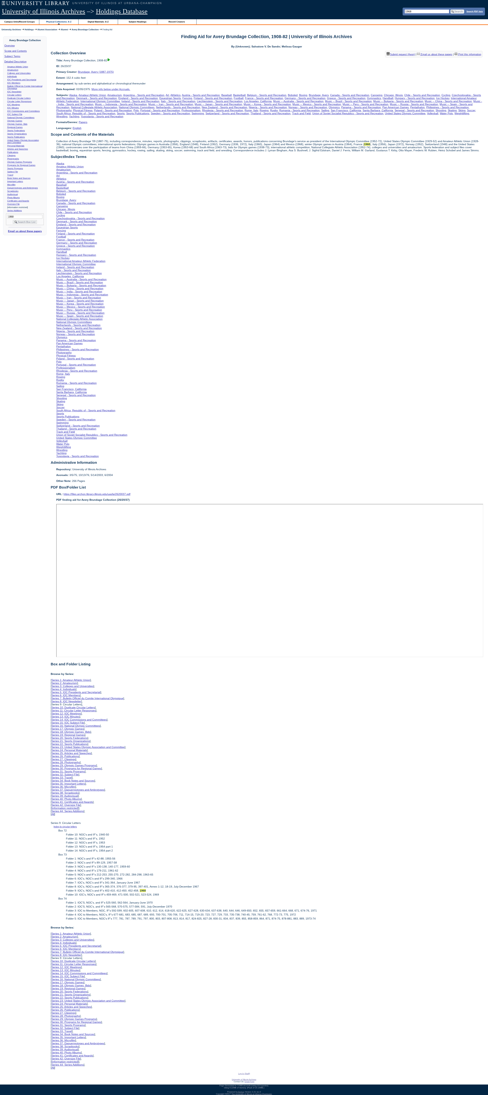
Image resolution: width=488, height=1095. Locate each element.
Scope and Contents (15, 51)
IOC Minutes (13, 108)
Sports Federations (16, 130)
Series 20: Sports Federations (69, 737)
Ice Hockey (442, 98)
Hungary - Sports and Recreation (415, 98)
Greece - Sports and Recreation (346, 98)
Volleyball (432, 113)
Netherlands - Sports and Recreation (178, 107)
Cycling (445, 95)
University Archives (11, 29)
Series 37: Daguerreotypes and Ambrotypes (77, 789)
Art (167, 95)
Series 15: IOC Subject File (67, 722)
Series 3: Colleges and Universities (72, 686)
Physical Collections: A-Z (58, 22)
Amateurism (12, 70)
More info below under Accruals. (111, 89)
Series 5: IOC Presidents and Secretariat (75, 692)
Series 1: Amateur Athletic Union (70, 680)
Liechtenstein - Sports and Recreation (219, 101)
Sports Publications (16, 137)
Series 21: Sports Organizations (70, 741)
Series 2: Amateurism (64, 683)
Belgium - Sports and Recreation (266, 95)
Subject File (12, 172)
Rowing (264, 110)
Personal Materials (15, 146)
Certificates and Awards (18, 201)
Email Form (249, 1082)
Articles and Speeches (17, 149)
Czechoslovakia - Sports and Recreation (80, 218)
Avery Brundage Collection (85, 29)
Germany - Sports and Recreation (305, 98)
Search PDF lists (474, 11)
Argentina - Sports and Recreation (143, 95)
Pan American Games (395, 107)
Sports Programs (15, 168)
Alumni (64, 29)
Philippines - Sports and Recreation (447, 107)
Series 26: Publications (65, 756)
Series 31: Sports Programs (68, 771)
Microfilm (11, 184)
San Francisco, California (346, 110)
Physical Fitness (82, 110)
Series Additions (14, 210)
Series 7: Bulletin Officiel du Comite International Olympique (87, 698)
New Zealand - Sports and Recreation (224, 107)
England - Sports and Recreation (138, 98)
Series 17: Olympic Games (67, 728)
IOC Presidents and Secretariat (21, 80)
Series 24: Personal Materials (69, 750)
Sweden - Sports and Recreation (170, 113)
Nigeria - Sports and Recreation (268, 107)
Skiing (462, 110)
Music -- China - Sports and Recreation (448, 101)
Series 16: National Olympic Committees (75, 725)
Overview (9, 45)
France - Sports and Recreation (264, 98)
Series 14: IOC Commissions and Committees (79, 719)
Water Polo (446, 113)
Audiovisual (12, 194)
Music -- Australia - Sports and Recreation (298, 101)
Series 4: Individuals (63, 689)
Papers (83, 122)
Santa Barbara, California (378, 110)
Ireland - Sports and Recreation (140, 101)
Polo (136, 110)
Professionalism (191, 110)
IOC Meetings (13, 104)
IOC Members (13, 83)
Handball (388, 98)
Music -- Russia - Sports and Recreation (414, 104)
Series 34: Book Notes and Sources (72, 780)
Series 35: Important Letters (68, 783)
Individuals (12, 76)
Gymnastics (374, 98)
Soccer (471, 110)
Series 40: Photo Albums (66, 798)
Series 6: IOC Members (65, 695)
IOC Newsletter (14, 92)
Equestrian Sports (170, 98)
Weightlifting (461, 113)
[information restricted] (65, 808)
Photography (63, 110)
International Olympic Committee (100, 101)
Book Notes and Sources (18, 178)
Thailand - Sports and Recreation (270, 113)
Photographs (13, 159)
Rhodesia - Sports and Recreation (222, 110)
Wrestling (61, 116)
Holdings (29, 29)
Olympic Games (14, 121)
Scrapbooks (12, 191)
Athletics (175, 95)
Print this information (469, 54)
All (52, 814)
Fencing (187, 98)
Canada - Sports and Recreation (349, 95)
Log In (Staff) (244, 1074)
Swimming (198, 113)
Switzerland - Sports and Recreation (227, 113)
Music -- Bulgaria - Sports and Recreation (398, 101)
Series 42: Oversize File (65, 805)
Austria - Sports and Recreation (201, 95)
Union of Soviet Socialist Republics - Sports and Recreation (347, 113)
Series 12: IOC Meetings (66, 713)
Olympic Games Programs (19, 162)
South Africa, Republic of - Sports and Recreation (85, 113)
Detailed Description (15, 61)
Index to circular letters (65, 826)
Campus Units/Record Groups (19, 22)
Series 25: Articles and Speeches (71, 753)
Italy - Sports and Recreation (178, 101)
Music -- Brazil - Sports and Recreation (348, 101)
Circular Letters (14, 95)
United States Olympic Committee (405, 113)
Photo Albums (13, 197)
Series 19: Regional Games (68, 734)
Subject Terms (12, 56)
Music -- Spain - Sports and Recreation (79, 315)
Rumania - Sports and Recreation (299, 110)
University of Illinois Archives (43, 11)
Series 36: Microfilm (63, 786)
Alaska (73, 95)
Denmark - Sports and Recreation (96, 98)
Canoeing (376, 95)
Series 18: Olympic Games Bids (70, 731)
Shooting (441, 110)
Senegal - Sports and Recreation (414, 110)
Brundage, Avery (319, 95)
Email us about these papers (25, 231)
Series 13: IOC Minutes (65, 716)
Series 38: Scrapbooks (65, 792)
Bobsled (293, 95)
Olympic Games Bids (17, 124)
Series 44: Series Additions (67, 811)
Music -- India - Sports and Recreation (79, 291)
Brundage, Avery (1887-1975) (96, 71)
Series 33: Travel (61, 777)
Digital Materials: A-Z (98, 22)
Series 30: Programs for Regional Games (76, 768)
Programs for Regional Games (21, 165)
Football (238, 98)
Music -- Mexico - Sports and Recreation (316, 104)
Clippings (11, 155)
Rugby (274, 110)
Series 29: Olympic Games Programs (73, 765)
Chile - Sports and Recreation (422, 95)
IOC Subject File (14, 114)
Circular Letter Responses (19, 101)
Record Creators (177, 22)
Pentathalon (417, 107)
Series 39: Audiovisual (64, 795)
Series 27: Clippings (63, 759)
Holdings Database (122, 11)
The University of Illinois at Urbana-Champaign (251, 1094)
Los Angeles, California (258, 101)
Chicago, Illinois (393, 95)
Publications (12, 152)
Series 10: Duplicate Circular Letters (73, 707)
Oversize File (13, 204)
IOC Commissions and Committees (23, 111)
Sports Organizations (17, 134)
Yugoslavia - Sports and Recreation (102, 116)
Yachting (74, 116)
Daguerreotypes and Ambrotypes (22, 188)
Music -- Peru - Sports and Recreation (365, 104)
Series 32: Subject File (65, 774)
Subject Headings (137, 22)
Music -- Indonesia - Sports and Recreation (121, 104)
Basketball (239, 95)
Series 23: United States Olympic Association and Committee (88, 747)
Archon (241, 1092)
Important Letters (15, 181)
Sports (121, 113)
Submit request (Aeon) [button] (402, 54)
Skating (452, 110)
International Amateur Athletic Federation (80, 261)
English (77, 128)
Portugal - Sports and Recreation (160, 110)
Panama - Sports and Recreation (361, 107)
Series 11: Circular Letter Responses (73, 710)
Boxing (303, 95)
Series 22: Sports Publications (69, 744)
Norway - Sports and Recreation (307, 107)
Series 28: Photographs (65, 762)
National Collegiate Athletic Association (94, 107)
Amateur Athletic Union (17, 67)
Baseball (226, 95)
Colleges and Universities (19, 73)
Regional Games (15, 127)
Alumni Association (47, 29)
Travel (10, 175)
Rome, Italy (251, 110)
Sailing (325, 110)
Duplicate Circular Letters (19, 98)
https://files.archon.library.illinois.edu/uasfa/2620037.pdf (96, 494)
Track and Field (301, 113)
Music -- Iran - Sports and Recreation (170, 104)
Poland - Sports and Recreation (113, 110)
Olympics (334, 107)
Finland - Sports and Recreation (213, 98)
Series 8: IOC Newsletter (66, 701)
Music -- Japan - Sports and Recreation (218, 104)
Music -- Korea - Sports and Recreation (267, 104)
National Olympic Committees (21, 117)
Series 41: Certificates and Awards (72, 801)
